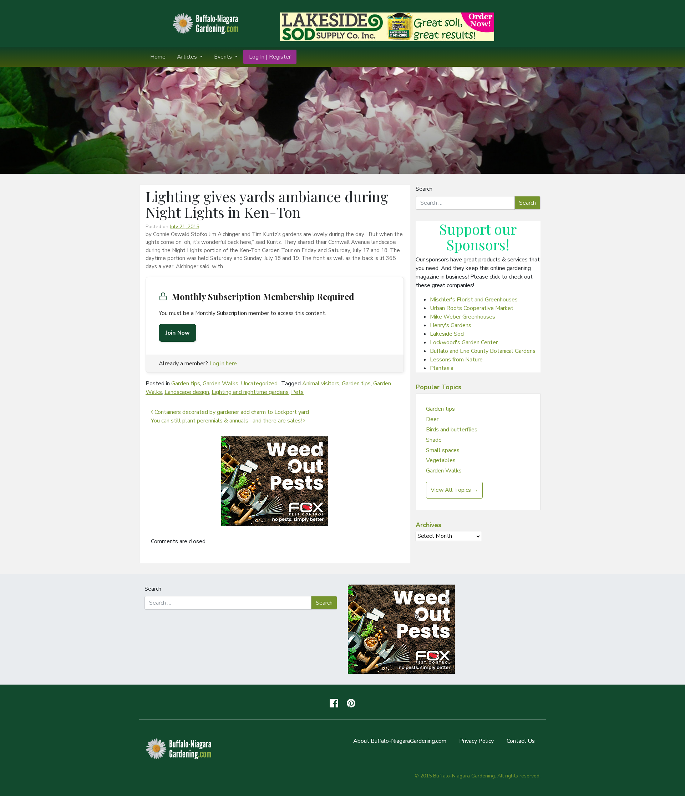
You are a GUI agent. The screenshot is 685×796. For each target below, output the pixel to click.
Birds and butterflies (451, 430)
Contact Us (521, 741)
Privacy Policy (476, 741)
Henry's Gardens (450, 325)
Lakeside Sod (447, 334)
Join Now (177, 333)
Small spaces (443, 450)
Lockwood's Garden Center (464, 342)
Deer (432, 419)
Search (424, 189)
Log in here (223, 363)
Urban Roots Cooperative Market (471, 308)
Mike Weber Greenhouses (462, 317)
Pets (297, 392)
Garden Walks (220, 383)
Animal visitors (320, 383)
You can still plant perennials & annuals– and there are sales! (227, 421)
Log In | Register (270, 57)
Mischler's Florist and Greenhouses (474, 300)
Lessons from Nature (456, 360)
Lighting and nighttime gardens (250, 392)
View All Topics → (454, 490)
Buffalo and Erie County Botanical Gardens (483, 351)
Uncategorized (259, 383)
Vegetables (441, 460)
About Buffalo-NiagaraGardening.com (399, 741)
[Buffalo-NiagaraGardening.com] (207, 23)
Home (158, 57)
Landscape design (186, 392)
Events (223, 57)
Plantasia (441, 368)
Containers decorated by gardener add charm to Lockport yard (231, 412)
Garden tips (185, 383)
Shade (434, 440)
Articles (187, 57)
